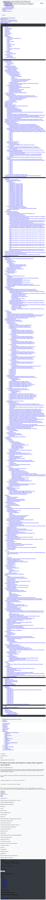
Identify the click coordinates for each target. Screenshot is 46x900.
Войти (4, 14)
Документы (5, 882)
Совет (4, 881)
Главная (4, 878)
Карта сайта (5, 887)
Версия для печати (4, 23)
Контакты (4, 886)
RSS (1, 896)
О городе (4, 879)
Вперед (1, 796)
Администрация (6, 880)
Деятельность (5, 883)
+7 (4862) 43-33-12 (3, 20)
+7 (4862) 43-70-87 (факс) (13, 20)
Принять (41, 3)
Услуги (4, 884)
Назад (1, 795)
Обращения (5, 885)
